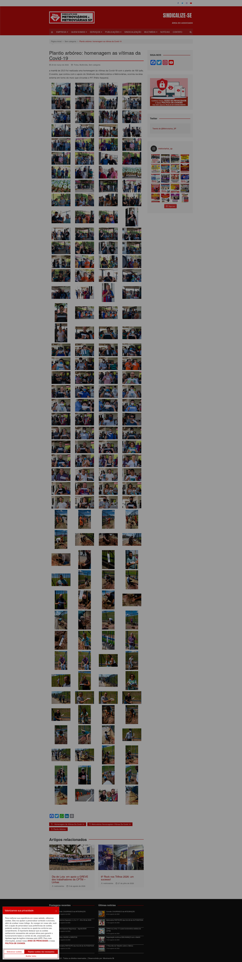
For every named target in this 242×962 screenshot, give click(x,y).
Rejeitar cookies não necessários (41, 951)
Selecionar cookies (14, 951)
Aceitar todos (31, 956)
